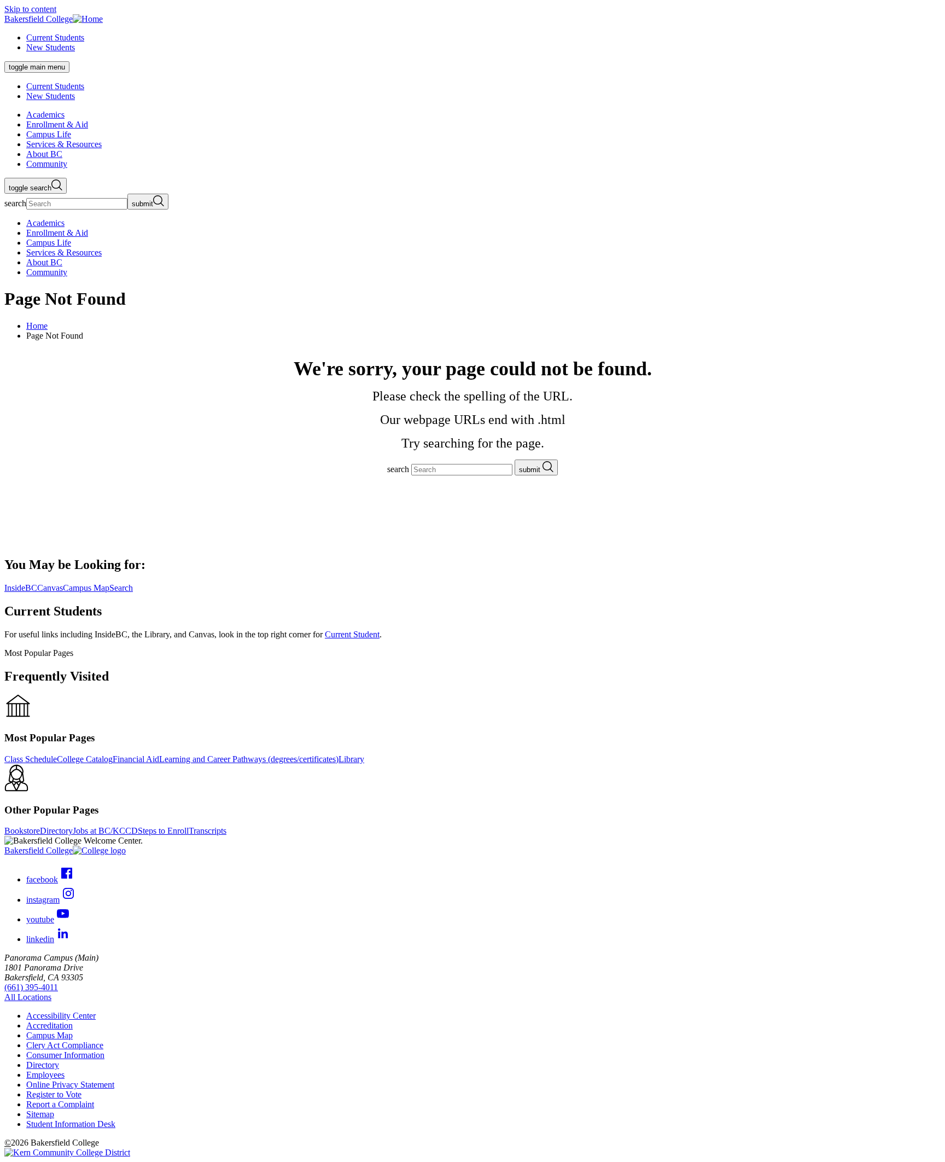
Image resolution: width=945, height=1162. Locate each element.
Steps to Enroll (163, 830)
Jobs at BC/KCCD (105, 830)
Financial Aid (136, 759)
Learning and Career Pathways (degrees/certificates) (249, 759)
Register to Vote (53, 1094)
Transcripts (207, 830)
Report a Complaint (60, 1104)
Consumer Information (65, 1055)
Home (37, 325)
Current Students (55, 37)
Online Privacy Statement (70, 1084)
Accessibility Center (61, 1015)
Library (351, 759)
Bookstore (22, 830)
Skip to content (30, 9)
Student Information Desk (70, 1124)
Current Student (352, 634)
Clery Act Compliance (64, 1045)
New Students (50, 47)
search (15, 203)
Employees (45, 1074)
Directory (56, 830)
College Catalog (85, 759)
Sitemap (40, 1114)
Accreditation (49, 1025)
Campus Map (49, 1035)
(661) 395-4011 (31, 987)
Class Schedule (30, 759)
